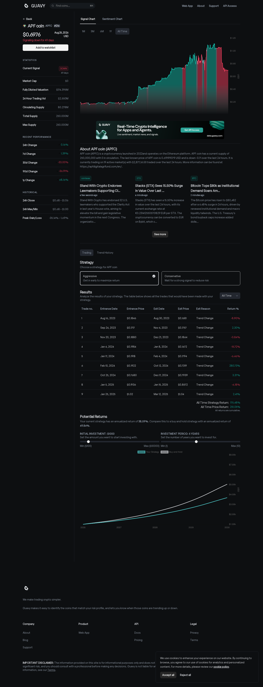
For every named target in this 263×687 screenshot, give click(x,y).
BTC (194, 178)
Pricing (138, 640)
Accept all (168, 674)
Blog (25, 640)
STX (139, 178)
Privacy (194, 632)
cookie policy (221, 666)
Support (214, 5)
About (201, 5)
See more (160, 234)
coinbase (85, 178)
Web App (187, 5)
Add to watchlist (45, 47)
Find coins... (74, 5)
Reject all (185, 674)
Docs (137, 632)
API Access (230, 5)
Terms (194, 640)
